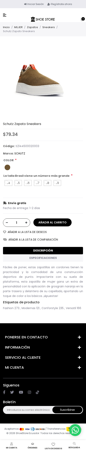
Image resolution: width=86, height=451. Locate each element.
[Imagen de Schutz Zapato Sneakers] (40, 80)
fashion (8, 308)
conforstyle (50, 308)
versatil (71, 308)
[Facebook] (4, 392)
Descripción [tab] (43, 251)
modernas (28, 308)
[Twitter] (12, 392)
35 (18, 183)
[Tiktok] (37, 392)
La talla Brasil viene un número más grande (36, 175)
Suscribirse (67, 410)
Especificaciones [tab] (43, 258)
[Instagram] (21, 392)
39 (57, 183)
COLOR (8, 160)
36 (28, 183)
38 (47, 183)
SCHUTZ (19, 153)
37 (37, 183)
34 (8, 183)
